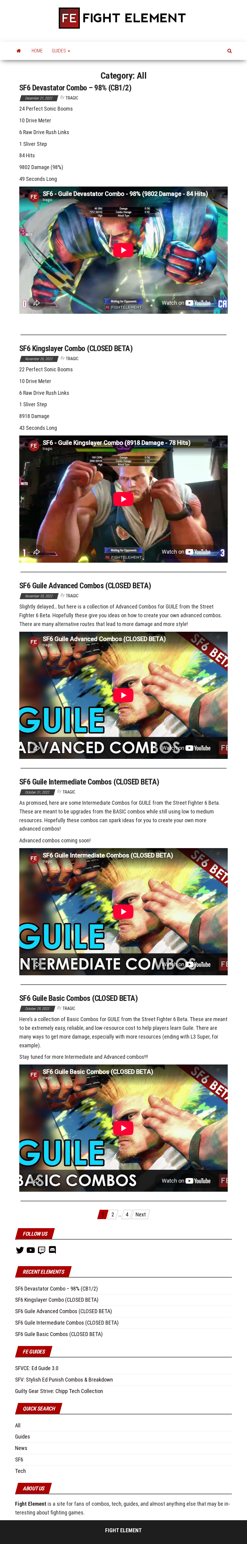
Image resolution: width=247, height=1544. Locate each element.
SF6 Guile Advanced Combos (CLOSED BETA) (85, 585)
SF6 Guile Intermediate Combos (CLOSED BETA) (89, 781)
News (21, 1448)
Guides (22, 1436)
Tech (20, 1471)
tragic (71, 98)
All (17, 1425)
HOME (37, 51)
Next (141, 1214)
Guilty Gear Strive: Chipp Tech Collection (59, 1391)
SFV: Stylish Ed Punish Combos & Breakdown (64, 1379)
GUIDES (59, 51)
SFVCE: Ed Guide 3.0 (36, 1368)
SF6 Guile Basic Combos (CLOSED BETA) (78, 998)
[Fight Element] (19, 51)
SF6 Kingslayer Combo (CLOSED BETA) (76, 348)
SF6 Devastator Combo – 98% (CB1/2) (75, 87)
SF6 (19, 1459)
